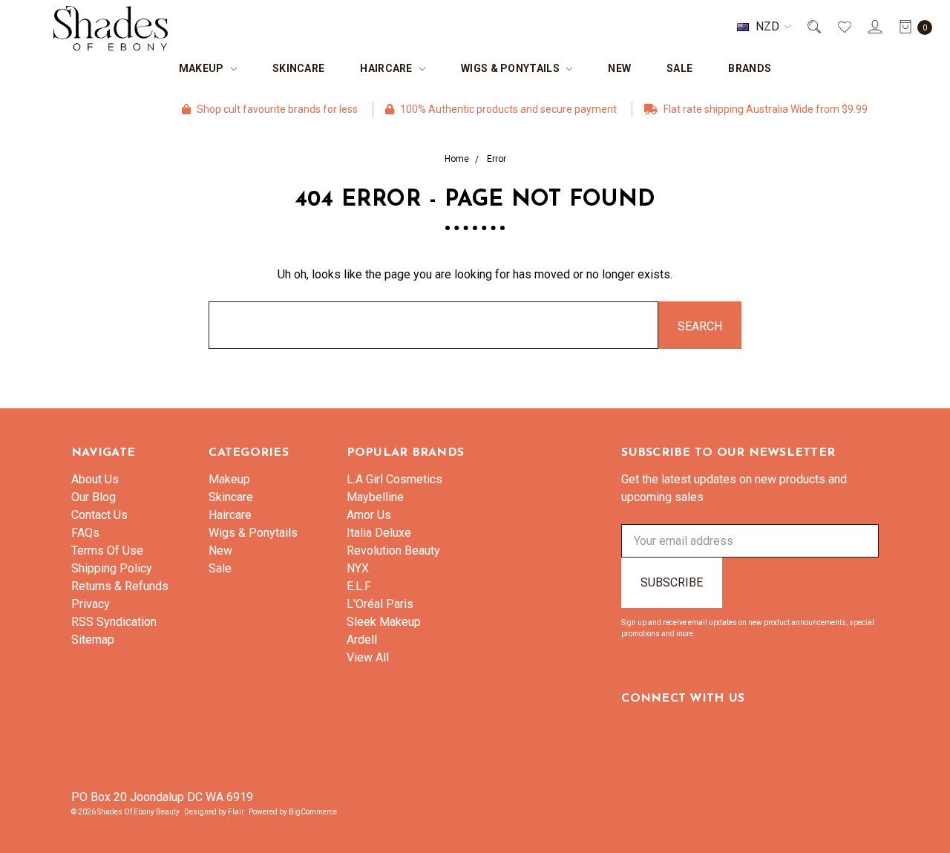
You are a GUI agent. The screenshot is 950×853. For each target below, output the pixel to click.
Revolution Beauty (393, 550)
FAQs (85, 533)
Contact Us (99, 515)
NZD (767, 26)
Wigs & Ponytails (511, 68)
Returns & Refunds (119, 586)
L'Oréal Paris (380, 604)
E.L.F (359, 586)
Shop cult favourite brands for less (233, 109)
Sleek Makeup (384, 622)
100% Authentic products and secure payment (464, 109)
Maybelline (375, 497)
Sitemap (92, 640)
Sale (679, 68)
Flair (236, 812)
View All (368, 657)
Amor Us (369, 515)
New (619, 68)
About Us (95, 479)
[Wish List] (843, 27)
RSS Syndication (114, 622)
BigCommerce (313, 812)
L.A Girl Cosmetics (394, 479)
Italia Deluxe (379, 533)
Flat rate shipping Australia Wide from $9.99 (721, 109)
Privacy (90, 604)
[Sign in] (874, 27)
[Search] (813, 27)
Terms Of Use (107, 550)
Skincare (298, 68)
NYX (358, 568)
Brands (749, 68)
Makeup (202, 68)
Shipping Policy (111, 568)
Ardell (362, 640)
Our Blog (93, 497)
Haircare (387, 68)
